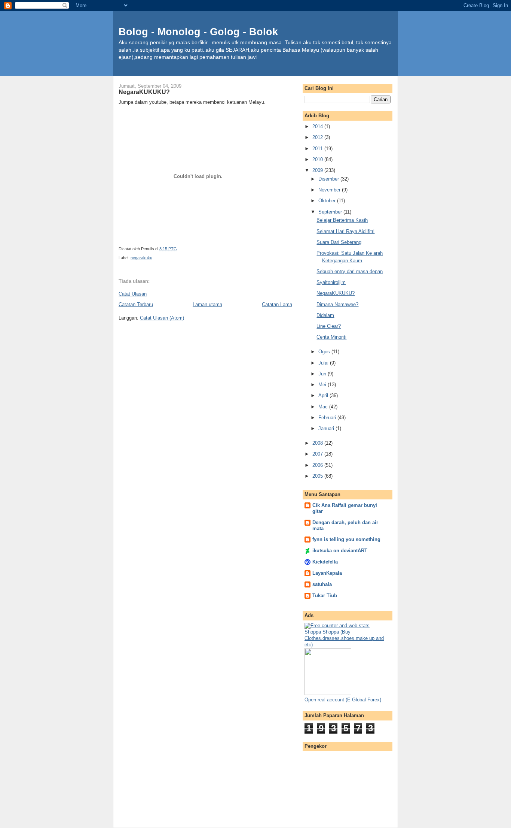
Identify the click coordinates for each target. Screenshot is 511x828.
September (330, 212)
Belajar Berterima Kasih (342, 220)
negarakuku (141, 258)
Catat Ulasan (133, 294)
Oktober (327, 200)
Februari (327, 417)
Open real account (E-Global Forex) (343, 699)
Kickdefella (325, 562)
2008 (318, 443)
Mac (323, 407)
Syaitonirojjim (331, 282)
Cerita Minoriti (331, 337)
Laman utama (207, 304)
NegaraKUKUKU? (335, 293)
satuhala (322, 584)
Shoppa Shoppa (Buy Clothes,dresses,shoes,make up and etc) (344, 638)
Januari (327, 428)
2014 (318, 126)
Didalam (325, 315)
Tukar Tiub (324, 595)
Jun (323, 374)
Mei (323, 384)
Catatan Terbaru (136, 304)
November (330, 190)
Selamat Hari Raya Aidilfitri (345, 231)
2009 (318, 170)
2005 (318, 476)
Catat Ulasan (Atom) (162, 318)
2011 (318, 148)
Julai (324, 363)
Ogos (324, 351)
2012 (318, 137)
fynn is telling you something (346, 539)
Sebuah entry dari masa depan (349, 271)
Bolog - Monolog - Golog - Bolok (198, 31)
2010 (318, 159)
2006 (318, 465)
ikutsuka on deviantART (339, 550)
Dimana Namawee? (337, 304)
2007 (318, 454)
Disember (329, 179)
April (324, 395)
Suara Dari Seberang (338, 242)
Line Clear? (328, 326)
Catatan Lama (277, 304)
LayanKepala (327, 573)
